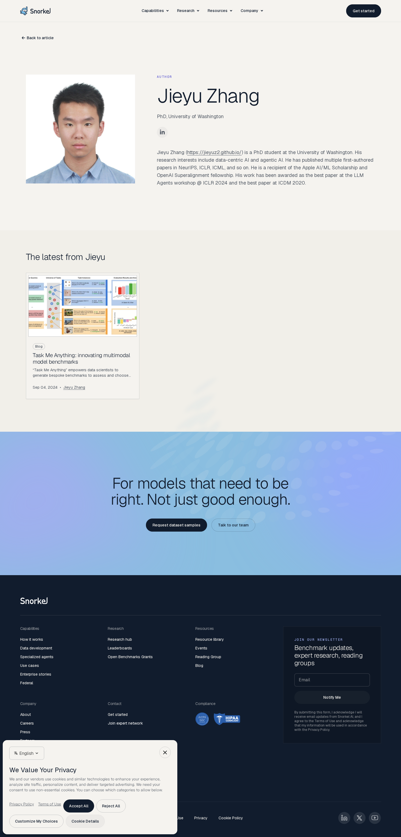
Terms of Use (325, 721)
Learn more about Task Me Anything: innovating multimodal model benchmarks (82, 336)
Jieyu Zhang (74, 387)
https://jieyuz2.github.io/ (214, 152)
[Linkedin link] (162, 132)
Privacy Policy (318, 730)
